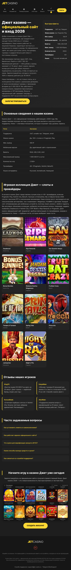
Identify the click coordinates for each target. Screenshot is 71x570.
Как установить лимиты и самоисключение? (20, 427)
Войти (61, 10)
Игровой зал (13, 11)
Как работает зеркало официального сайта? (20, 435)
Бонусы (42, 11)
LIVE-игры (34, 11)
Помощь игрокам (24, 11)
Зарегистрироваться (15, 101)
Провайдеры (51, 11)
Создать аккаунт (35, 526)
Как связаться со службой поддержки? (18, 458)
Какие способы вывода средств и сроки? (19, 451)
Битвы (4, 11)
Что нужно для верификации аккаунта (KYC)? (21, 443)
